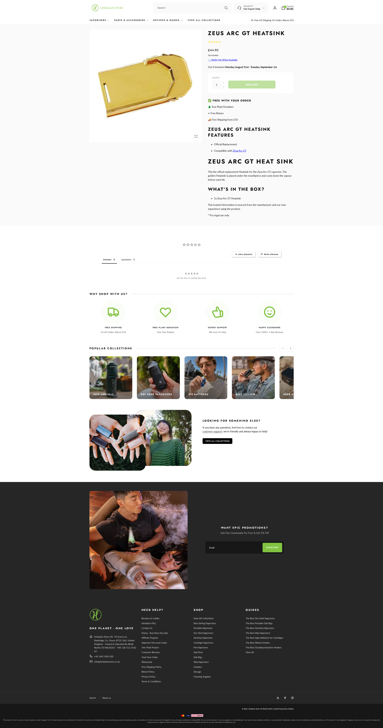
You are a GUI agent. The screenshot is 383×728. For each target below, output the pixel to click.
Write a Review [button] (271, 254)
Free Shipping (113, 327)
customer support (212, 431)
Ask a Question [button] (245, 254)
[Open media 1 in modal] (145, 86)
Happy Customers (270, 327)
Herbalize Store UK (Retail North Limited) (263, 709)
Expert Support (217, 327)
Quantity (216, 78)
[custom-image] (95, 620)
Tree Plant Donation (165, 327)
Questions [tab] (126, 259)
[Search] (226, 8)
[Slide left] (282, 348)
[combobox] (192, 7)
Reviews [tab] (107, 259)
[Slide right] (290, 348)
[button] (287, 7)
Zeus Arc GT (239, 150)
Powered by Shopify (286, 709)
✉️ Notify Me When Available (222, 59)
